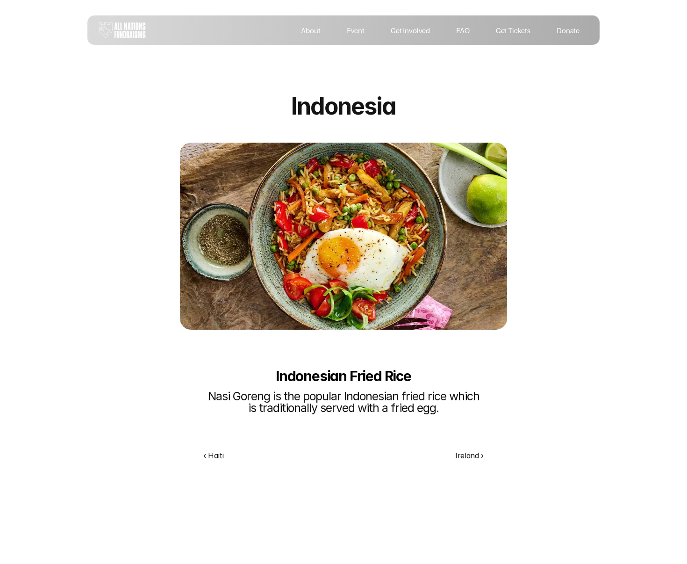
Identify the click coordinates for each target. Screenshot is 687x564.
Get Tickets (513, 30)
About (310, 30)
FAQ (463, 30)
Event (356, 30)
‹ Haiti (213, 455)
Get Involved (410, 30)
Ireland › (469, 455)
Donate (569, 30)
